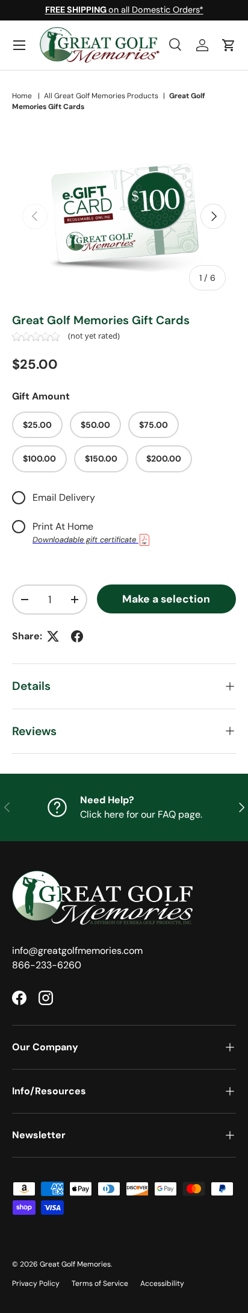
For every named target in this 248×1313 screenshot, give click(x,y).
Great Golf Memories (75, 1264)
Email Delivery (64, 497)
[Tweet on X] (53, 636)
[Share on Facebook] (77, 636)
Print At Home (63, 526)
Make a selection (166, 599)
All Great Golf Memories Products (101, 96)
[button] (228, 45)
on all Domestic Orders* (124, 9)
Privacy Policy (36, 1283)
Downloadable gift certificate (85, 539)
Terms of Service (100, 1283)
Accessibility (162, 1283)
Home (22, 96)
